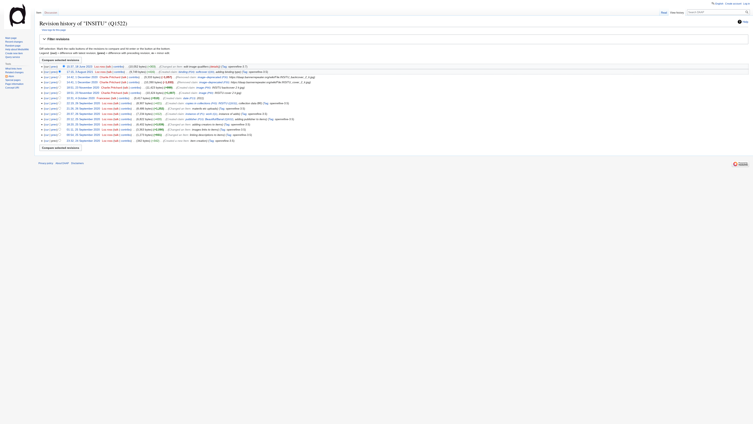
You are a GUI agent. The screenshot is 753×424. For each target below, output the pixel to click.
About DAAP (62, 163)
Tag (224, 66)
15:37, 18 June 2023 (79, 66)
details (214, 66)
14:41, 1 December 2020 (82, 82)
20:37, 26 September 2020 (83, 113)
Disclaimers (77, 163)
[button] (394, 39)
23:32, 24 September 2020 (83, 140)
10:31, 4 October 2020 (81, 98)
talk (109, 66)
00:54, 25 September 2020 (83, 134)
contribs (118, 66)
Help (745, 21)
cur (47, 71)
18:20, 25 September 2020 (83, 124)
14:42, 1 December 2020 (82, 77)
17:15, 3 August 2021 (80, 71)
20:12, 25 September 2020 (83, 119)
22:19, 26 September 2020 (83, 103)
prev (54, 66)
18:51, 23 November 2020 (83, 87)
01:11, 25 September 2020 (83, 129)
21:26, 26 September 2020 (83, 108)
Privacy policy (45, 163)
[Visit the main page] (17, 15)
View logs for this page (54, 30)
